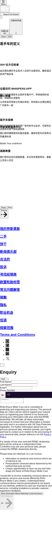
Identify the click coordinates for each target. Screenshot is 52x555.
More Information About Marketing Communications (21, 493)
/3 (4, 32)
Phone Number (7, 390)
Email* (3, 388)
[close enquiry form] (2, 365)
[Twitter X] (8, 359)
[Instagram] (7, 350)
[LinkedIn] (7, 354)
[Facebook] (7, 346)
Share (3, 37)
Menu (3, 4)
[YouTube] (7, 342)
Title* (3, 379)
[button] (2, 395)
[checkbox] (26, 483)
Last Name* (6, 385)
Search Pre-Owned (10, 14)
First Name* (6, 382)
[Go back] (1, 17)
